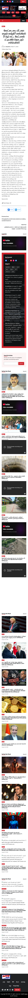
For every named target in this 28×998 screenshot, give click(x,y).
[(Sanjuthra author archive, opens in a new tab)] (3, 47)
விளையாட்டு (8, 271)
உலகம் (3, 634)
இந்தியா (3, 26)
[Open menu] (2, 21)
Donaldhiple (8, 286)
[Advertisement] (14, 597)
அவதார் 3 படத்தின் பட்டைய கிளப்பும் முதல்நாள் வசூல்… (14, 277)
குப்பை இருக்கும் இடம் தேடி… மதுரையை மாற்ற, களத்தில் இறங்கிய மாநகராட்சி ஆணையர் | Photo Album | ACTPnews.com (13, 477)
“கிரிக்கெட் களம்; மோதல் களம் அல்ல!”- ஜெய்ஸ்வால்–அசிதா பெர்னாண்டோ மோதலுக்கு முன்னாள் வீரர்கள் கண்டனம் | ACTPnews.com (13, 892)
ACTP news (24, 994)
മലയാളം (23, 12)
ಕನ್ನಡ (14, 15)
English (8, 12)
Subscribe (17, 989)
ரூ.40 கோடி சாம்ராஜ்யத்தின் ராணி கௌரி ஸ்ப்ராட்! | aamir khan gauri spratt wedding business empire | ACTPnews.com (13, 849)
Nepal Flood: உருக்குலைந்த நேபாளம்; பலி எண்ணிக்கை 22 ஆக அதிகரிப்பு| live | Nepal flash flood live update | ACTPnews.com (13, 559)
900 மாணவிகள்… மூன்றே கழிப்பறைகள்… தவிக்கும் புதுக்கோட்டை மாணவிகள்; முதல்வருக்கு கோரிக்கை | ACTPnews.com (13, 518)
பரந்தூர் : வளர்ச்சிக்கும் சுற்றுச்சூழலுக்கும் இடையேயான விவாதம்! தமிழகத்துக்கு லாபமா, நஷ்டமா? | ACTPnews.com (13, 436)
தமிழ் (4, 12)
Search (21, 363)
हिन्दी (13, 12)
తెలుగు (17, 12)
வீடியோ (13, 271)
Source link (5, 199)
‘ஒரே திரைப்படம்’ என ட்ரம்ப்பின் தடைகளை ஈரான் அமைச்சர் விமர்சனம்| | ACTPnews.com (14, 744)
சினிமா (7, 269)
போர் (16, 269)
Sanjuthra (8, 46)
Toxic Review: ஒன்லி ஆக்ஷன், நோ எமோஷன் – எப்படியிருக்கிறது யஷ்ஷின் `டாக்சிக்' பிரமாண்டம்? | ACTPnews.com (12, 834)
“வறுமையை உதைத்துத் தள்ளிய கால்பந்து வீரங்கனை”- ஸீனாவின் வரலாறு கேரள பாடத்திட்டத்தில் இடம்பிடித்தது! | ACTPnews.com (13, 964)
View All (24, 233)
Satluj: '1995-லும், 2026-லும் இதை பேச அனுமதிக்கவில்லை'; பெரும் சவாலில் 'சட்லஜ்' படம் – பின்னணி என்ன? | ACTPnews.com (14, 778)
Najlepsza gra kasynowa (11, 275)
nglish (23, 1)
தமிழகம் (11, 269)
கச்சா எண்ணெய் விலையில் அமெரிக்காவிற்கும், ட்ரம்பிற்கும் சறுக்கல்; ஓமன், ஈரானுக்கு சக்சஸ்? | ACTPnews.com (14, 637)
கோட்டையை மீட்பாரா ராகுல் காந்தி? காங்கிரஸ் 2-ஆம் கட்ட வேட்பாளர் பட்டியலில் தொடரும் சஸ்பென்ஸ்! (14, 36)
